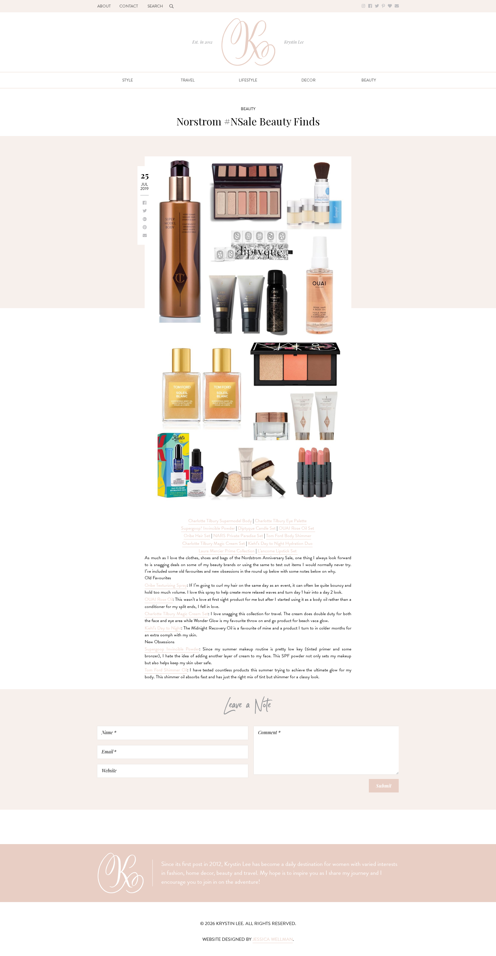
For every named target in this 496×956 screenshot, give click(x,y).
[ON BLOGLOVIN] (390, 6)
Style (127, 80)
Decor (308, 80)
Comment (269, 732)
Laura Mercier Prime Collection (227, 550)
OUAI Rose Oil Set (297, 528)
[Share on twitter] (145, 211)
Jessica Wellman (273, 939)
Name (109, 732)
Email (109, 751)
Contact (128, 6)
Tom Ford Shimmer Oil (166, 670)
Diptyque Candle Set (257, 528)
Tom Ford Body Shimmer (288, 535)
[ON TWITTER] (377, 6)
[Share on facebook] (144, 203)
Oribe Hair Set (197, 535)
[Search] (171, 6)
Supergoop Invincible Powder (172, 649)
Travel (188, 80)
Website (109, 770)
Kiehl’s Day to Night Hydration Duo (280, 543)
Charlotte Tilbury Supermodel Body (220, 520)
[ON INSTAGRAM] (363, 6)
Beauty (368, 80)
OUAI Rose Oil (159, 599)
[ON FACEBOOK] (370, 6)
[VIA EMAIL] (397, 6)
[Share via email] (145, 236)
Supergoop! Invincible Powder (208, 528)
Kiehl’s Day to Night (163, 628)
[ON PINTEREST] (383, 6)
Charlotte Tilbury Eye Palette (281, 520)
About (104, 6)
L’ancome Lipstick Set (278, 550)
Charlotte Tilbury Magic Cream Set (213, 543)
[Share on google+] (145, 219)
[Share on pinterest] (145, 227)
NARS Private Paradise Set (238, 535)
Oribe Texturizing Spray (166, 585)
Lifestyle (248, 80)
